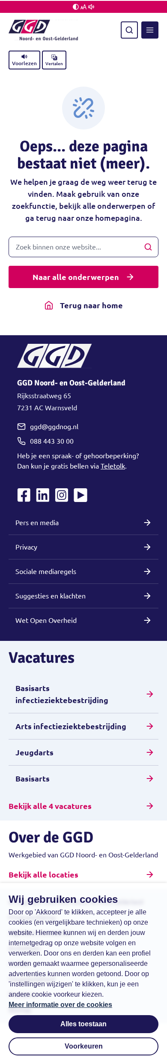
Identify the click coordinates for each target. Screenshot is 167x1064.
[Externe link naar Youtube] (80, 495)
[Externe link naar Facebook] (24, 495)
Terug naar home (91, 305)
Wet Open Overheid (46, 620)
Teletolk (113, 466)
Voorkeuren (84, 1046)
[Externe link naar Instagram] (62, 495)
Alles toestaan (83, 1024)
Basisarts (32, 778)
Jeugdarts (34, 752)
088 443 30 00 (52, 441)
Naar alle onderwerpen (76, 277)
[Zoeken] (129, 30)
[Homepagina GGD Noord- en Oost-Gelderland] (43, 30)
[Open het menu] (149, 30)
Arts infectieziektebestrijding (70, 726)
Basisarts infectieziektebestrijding (61, 694)
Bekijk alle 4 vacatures (50, 806)
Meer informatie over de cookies (60, 1004)
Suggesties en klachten (50, 596)
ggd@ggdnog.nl (54, 426)
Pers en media (37, 522)
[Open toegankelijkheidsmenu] (83, 7)
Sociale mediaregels (45, 571)
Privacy (26, 547)
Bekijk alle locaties (43, 874)
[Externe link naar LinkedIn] (43, 495)
